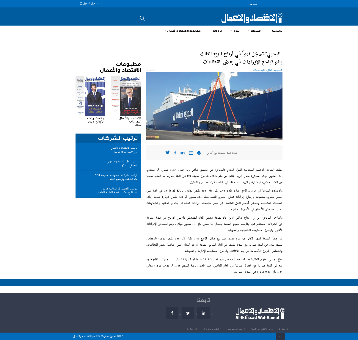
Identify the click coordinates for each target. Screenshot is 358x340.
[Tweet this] (167, 153)
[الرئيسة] (249, 18)
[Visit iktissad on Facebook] (175, 153)
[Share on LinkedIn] (182, 153)
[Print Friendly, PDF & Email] (199, 153)
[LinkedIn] (234, 4)
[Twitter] (229, 4)
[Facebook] (224, 4)
